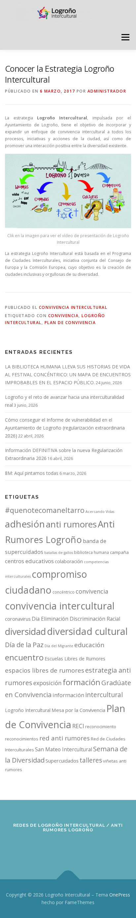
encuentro (24, 657)
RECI (78, 726)
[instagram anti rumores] (100, 848)
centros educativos (29, 561)
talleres (91, 760)
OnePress (119, 895)
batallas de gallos (58, 552)
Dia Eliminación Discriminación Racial (76, 618)
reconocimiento (100, 727)
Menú (124, 37)
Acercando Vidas (99, 511)
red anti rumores (64, 738)
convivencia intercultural (60, 605)
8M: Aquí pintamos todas (31, 473)
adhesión (25, 524)
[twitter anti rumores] (84, 848)
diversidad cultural (87, 631)
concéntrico (63, 592)
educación (89, 645)
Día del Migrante (59, 646)
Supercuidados (62, 760)
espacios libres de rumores (44, 670)
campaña (119, 552)
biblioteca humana (91, 552)
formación (81, 682)
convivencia (63, 315)
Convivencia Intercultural (73, 307)
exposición (47, 683)
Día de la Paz (24, 644)
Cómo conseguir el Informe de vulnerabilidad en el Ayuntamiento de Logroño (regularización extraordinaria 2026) (65, 428)
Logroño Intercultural (28, 710)
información (68, 695)
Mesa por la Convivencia (78, 710)
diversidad (25, 631)
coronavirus (18, 618)
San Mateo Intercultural (63, 749)
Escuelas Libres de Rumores (75, 658)
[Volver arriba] (68, 879)
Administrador (106, 91)
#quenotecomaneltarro (45, 510)
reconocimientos (21, 739)
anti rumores (71, 524)
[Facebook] (36, 848)
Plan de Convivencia (70, 322)
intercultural (104, 694)
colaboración (69, 561)
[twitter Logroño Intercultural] (52, 848)
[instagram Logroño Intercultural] (68, 848)
